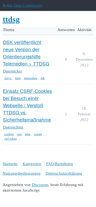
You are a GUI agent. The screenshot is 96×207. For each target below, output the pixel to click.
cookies (9, 134)
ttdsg (18, 78)
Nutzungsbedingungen (22, 173)
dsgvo (8, 78)
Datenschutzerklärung (64, 173)
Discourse (40, 185)
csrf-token (10, 138)
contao (38, 134)
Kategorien (32, 164)
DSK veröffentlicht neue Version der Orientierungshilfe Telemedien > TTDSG (26, 52)
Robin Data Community (22, 5)
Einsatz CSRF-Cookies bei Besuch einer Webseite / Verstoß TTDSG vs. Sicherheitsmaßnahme (27, 105)
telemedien (30, 78)
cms (19, 134)
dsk (43, 78)
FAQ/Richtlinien (59, 164)
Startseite (10, 164)
